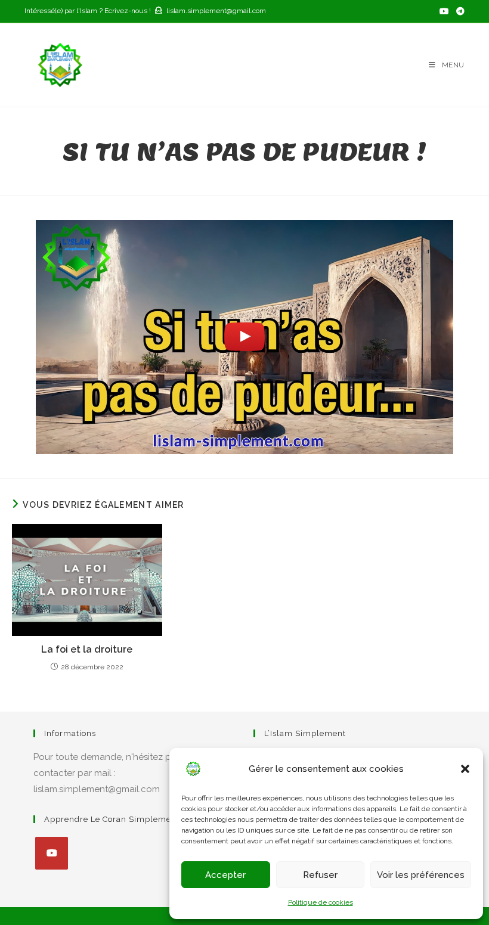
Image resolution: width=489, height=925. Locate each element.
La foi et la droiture (86, 649)
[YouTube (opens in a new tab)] (444, 11)
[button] (465, 769)
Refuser (320, 875)
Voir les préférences (421, 875)
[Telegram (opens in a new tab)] (459, 11)
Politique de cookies (320, 902)
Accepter (225, 875)
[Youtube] (51, 853)
